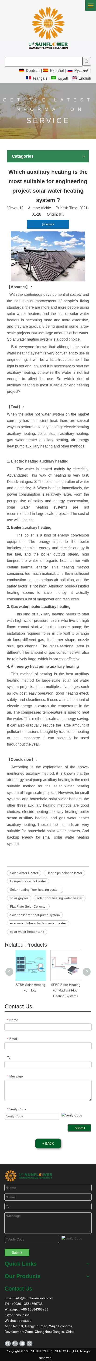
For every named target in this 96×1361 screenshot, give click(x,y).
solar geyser (19, 898)
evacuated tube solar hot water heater (38, 923)
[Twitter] (29, 1343)
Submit (80, 1128)
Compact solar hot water (28, 881)
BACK (49, 1143)
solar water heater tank (27, 931)
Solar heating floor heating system (35, 889)
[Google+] (15, 1343)
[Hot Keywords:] (86, 61)
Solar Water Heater (24, 873)
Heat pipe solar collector (64, 873)
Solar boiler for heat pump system (35, 915)
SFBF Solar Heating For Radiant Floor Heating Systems (65, 990)
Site (61, 214)
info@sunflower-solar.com (34, 1298)
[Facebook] (8, 1343)
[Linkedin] (22, 1343)
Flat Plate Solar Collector (28, 906)
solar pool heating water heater (59, 898)
